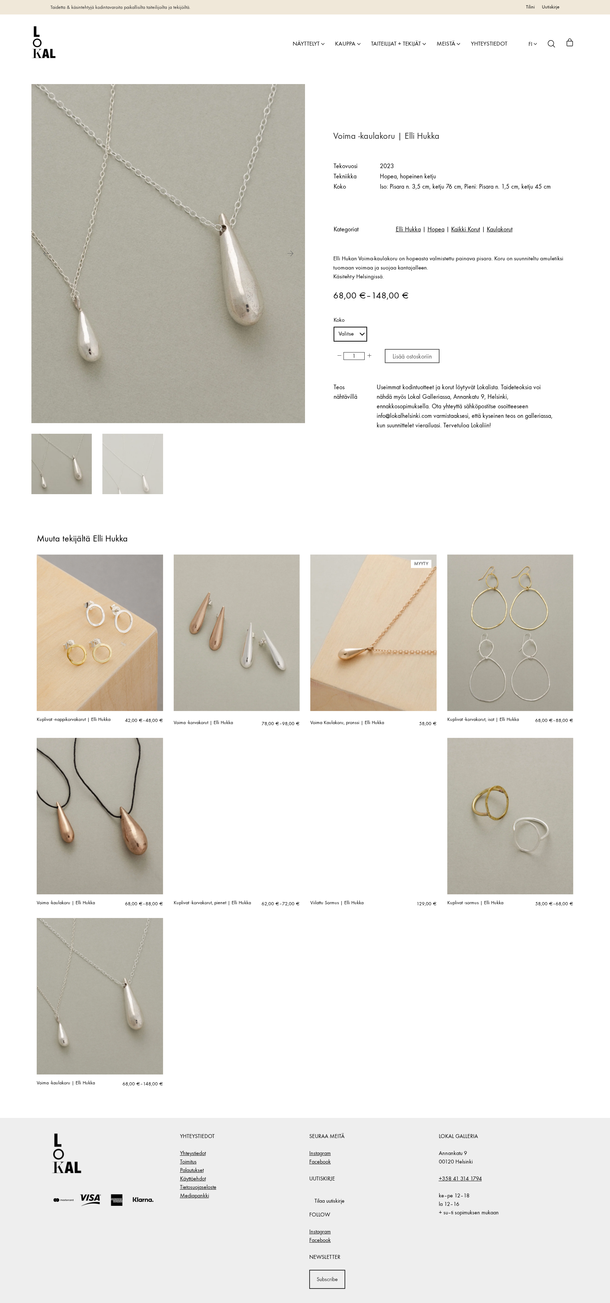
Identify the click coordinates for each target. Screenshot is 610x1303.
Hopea (435, 229)
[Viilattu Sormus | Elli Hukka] (373, 816)
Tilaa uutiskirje (330, 1200)
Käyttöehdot (193, 1178)
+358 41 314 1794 (460, 1178)
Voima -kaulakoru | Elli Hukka (66, 903)
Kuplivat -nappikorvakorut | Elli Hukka (73, 719)
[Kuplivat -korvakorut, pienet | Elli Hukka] (237, 816)
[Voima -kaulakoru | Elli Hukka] (100, 816)
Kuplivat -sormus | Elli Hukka (475, 903)
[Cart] (570, 44)
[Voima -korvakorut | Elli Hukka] (237, 633)
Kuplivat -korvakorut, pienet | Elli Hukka (212, 903)
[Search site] (551, 44)
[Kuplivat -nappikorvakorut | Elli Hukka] (100, 633)
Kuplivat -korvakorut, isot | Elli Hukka (483, 719)
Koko (339, 320)
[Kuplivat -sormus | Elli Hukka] (510, 816)
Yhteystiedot (193, 1153)
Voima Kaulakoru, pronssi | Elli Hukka (347, 722)
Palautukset (192, 1170)
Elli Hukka (408, 229)
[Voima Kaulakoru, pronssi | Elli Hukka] (373, 633)
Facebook (320, 1161)
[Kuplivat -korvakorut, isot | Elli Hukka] (510, 633)
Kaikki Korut (465, 229)
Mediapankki (194, 1195)
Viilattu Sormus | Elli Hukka (337, 903)
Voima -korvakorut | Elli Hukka (203, 722)
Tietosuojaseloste (198, 1187)
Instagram (320, 1153)
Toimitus (188, 1161)
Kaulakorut (500, 229)
